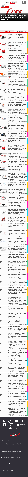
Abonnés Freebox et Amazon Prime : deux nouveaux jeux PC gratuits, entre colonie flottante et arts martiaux (17, 90)
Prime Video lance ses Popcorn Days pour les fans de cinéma (17, 134)
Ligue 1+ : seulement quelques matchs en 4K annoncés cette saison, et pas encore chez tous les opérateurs (17, 396)
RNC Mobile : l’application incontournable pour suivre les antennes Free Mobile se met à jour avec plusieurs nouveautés (17, 241)
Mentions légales (7, 441)
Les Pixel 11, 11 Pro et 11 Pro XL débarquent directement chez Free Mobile (17, 315)
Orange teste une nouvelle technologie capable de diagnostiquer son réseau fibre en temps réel (17, 74)
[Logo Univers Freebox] (14, 2)
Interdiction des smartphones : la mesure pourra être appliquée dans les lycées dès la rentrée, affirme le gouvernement (17, 233)
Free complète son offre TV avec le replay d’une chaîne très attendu (17, 225)
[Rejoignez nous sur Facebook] (5, 424)
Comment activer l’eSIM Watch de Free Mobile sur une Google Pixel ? (17, 263)
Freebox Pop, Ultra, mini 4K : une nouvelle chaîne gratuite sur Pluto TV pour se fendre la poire (17, 191)
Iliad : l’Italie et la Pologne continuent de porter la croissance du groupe (15, 155)
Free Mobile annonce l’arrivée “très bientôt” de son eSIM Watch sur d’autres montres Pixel (17, 282)
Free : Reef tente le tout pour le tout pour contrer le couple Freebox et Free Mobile (17, 44)
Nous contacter (10, 444)
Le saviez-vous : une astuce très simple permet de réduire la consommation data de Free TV (17, 97)
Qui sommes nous (20, 441)
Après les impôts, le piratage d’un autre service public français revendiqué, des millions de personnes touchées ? (17, 66)
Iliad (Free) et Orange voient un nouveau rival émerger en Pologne (17, 403)
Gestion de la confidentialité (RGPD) (11, 451)
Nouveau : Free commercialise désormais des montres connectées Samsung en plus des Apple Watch (17, 335)
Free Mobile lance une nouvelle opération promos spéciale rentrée (17, 140)
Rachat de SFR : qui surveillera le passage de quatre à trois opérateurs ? (17, 50)
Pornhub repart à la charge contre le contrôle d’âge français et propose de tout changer (17, 104)
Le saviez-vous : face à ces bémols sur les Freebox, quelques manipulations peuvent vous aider (17, 37)
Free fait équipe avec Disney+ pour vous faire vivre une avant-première (17, 184)
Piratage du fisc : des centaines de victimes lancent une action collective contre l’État (17, 276)
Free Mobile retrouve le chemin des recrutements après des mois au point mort (17, 161)
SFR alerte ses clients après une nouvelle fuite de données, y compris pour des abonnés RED (17, 368)
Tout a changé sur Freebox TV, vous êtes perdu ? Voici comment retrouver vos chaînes (17, 204)
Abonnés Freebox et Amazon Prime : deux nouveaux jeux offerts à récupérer (16, 308)
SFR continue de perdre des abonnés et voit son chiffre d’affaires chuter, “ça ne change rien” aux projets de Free (17, 147)
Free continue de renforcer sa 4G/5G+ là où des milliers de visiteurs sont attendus (16, 110)
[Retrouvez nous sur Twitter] (23, 421)
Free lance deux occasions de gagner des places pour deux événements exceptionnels (16, 218)
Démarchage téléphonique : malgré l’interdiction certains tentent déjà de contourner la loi (17, 256)
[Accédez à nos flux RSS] (4, 421)
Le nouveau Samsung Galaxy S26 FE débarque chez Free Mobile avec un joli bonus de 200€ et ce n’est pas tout (17, 118)
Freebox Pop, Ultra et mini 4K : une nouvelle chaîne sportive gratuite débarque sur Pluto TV (16, 375)
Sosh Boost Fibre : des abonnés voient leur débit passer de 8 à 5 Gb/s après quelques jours (17, 269)
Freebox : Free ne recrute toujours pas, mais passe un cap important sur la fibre (17, 168)
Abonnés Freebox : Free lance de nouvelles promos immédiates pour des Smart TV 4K (17, 197)
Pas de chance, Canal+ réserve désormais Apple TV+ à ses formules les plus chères (17, 321)
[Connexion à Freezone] (24, 2)
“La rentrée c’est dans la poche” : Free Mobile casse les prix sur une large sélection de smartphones (17, 58)
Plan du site (20, 444)
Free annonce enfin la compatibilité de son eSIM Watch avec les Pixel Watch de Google (17, 328)
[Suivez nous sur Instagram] (12, 424)
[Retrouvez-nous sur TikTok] (10, 421)
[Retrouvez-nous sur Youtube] (17, 421)
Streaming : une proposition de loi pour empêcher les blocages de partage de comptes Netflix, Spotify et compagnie (17, 211)
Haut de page (13, 464)
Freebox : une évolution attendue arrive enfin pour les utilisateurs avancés (17, 388)
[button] (2, 13)
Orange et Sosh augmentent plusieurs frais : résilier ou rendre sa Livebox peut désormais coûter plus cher (17, 361)
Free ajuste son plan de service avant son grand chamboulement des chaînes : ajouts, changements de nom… (17, 353)
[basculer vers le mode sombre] (6, 2)
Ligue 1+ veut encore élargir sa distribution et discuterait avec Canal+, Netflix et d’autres (17, 382)
